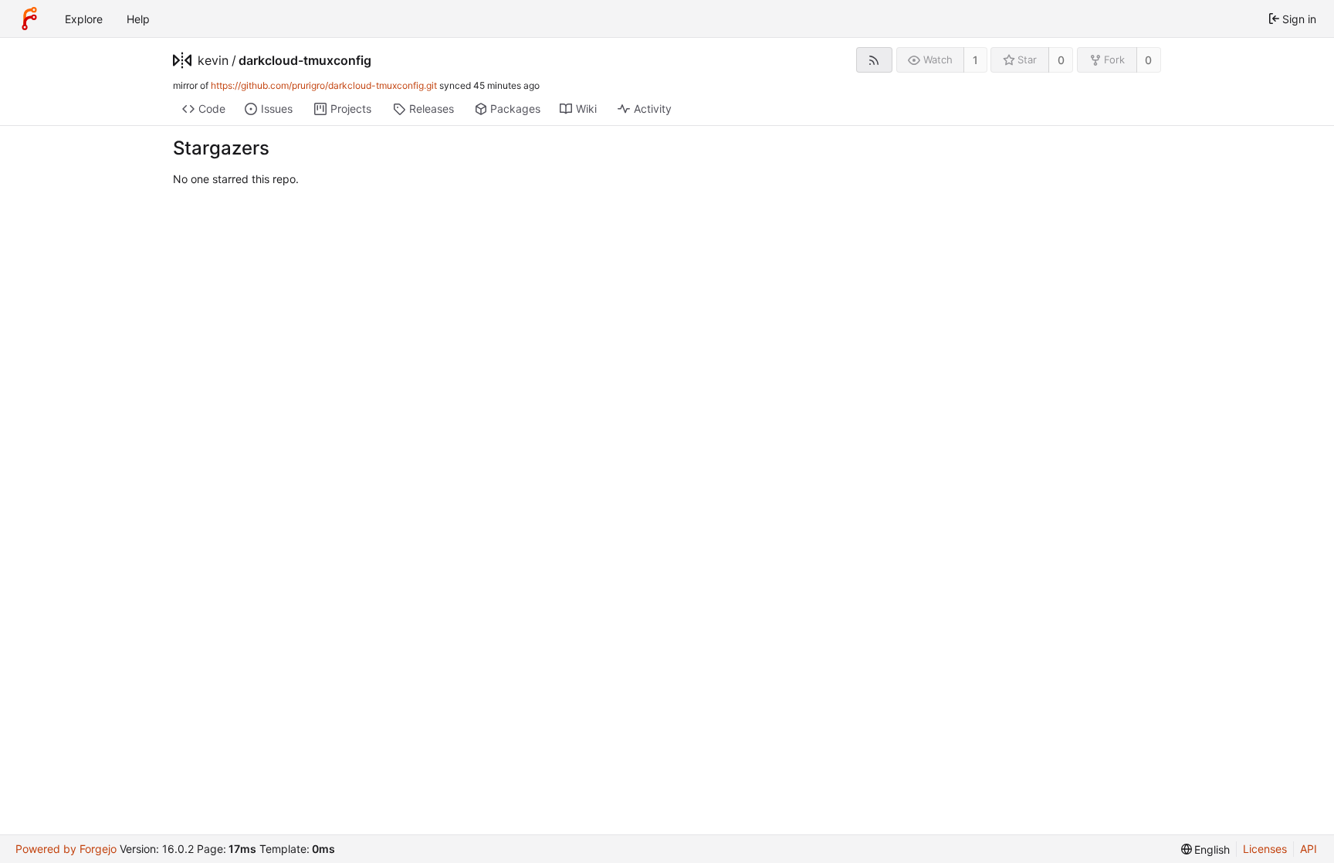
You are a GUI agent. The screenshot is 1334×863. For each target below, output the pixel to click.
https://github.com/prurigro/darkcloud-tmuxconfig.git (324, 85)
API (1308, 848)
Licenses (1265, 848)
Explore (84, 18)
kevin (213, 60)
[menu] (1206, 849)
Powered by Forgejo (66, 848)
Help (138, 18)
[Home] (29, 18)
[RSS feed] (874, 60)
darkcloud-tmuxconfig (305, 60)
